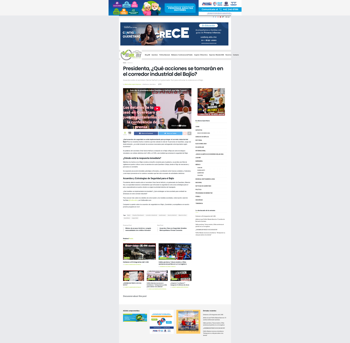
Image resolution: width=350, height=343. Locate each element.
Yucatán (200, 175)
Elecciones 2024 (201, 144)
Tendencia (199, 203)
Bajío (128, 215)
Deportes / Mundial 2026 (216, 55)
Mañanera (130, 63)
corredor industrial (151, 215)
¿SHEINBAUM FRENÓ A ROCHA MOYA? (132, 284)
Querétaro (155, 55)
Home (124, 63)
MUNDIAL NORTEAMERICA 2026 (205, 179)
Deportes (163, 258)
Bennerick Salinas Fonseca (168, 266)
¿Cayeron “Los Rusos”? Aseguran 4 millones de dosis (179, 284)
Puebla (198, 196)
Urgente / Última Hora (201, 55)
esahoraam (162, 215)
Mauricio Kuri (182, 215)
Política (198, 190)
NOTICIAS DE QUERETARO (203, 186)
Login (228, 17)
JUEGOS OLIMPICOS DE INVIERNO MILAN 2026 (209, 154)
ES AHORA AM (200, 147)
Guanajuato (201, 170)
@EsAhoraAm (133, 200)
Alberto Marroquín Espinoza (133, 84)
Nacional (199, 183)
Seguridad (199, 200)
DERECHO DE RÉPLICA (202, 137)
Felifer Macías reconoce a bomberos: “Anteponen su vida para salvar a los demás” (157, 285)
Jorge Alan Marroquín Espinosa (157, 289)
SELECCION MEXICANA (203, 133)
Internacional (201, 151)
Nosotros (228, 55)
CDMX (197, 127)
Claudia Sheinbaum (138, 215)
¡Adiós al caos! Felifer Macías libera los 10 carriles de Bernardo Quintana (214, 319)
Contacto (236, 55)
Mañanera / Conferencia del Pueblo (182, 55)
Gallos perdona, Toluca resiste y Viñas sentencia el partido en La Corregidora (173, 263)
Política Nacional (164, 55)
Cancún (127, 258)
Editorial (199, 140)
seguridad (135, 218)
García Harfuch (172, 215)
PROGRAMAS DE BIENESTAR (204, 193)
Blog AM (147, 55)
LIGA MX (198, 158)
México (198, 165)
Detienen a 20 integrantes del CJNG (136, 262)
